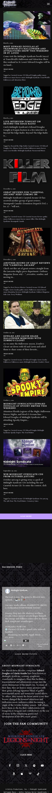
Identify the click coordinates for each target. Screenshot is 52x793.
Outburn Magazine (42, 292)
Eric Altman (13, 148)
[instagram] (18, 766)
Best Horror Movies (18, 287)
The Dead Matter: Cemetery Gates (26, 501)
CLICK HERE (26, 755)
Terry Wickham (16, 295)
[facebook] (9, 766)
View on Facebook (42, 644)
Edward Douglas (31, 75)
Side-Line (6, 295)
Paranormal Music (38, 151)
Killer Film (34, 219)
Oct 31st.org (44, 499)
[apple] (22, 774)
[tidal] (30, 774)
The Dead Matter (28, 433)
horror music (21, 78)
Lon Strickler (12, 151)
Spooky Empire (16, 433)
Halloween (7, 362)
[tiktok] (38, 774)
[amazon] (14, 774)
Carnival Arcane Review (34, 217)
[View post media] (26, 641)
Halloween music (9, 78)
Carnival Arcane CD (18, 75)
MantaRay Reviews (15, 292)
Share (40, 646)
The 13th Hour (8, 501)
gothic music (41, 75)
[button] (16, 645)
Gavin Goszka (23, 148)
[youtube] (42, 767)
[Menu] (48, 4)
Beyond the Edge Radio (19, 146)
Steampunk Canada (17, 221)
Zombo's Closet (43, 362)
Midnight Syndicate (33, 78)
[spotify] (34, 766)
